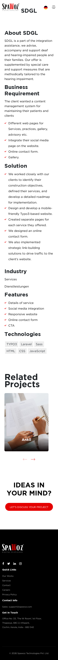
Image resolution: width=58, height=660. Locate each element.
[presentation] (25, 459)
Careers (6, 590)
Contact (6, 585)
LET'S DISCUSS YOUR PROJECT (29, 507)
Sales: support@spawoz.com (17, 606)
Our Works (8, 576)
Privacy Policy (9, 594)
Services (6, 580)
